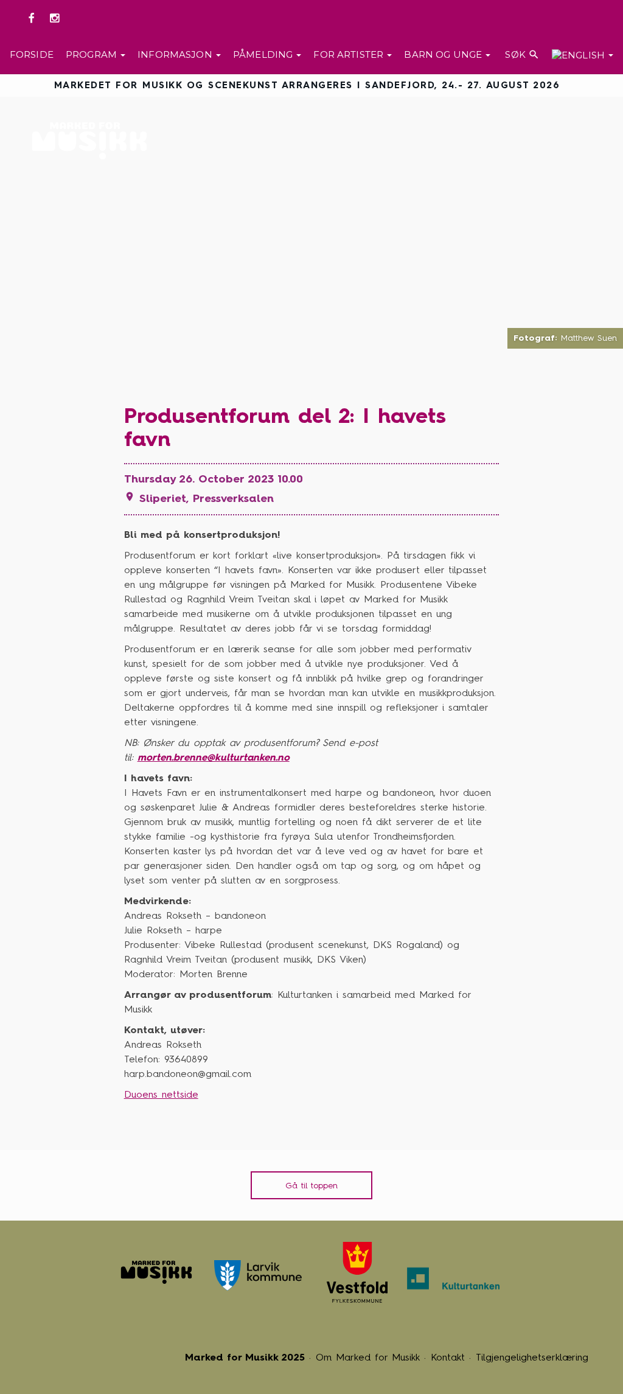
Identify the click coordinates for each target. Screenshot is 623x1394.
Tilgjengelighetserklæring (532, 1357)
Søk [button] (521, 54)
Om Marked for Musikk (368, 1357)
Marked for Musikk (92, 140)
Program (92, 54)
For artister (349, 54)
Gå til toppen (311, 1185)
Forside (32, 54)
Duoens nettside (161, 1094)
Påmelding (264, 54)
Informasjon (176, 54)
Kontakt (448, 1357)
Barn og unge (444, 54)
